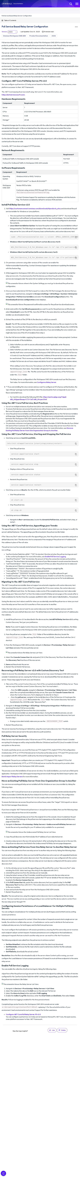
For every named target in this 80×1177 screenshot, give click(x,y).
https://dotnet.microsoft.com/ (13, 95)
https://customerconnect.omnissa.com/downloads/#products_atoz (35, 208)
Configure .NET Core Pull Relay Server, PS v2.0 (23, 1014)
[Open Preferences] (3, 1173)
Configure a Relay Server (46, 382)
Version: (4, 32)
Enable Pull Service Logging (55, 556)
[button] (40, 20)
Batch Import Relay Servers (12, 776)
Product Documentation (38, 36)
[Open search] (71, 3)
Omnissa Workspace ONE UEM (14, 36)
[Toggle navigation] (77, 3)
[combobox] (13, 31)
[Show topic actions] (76, 27)
